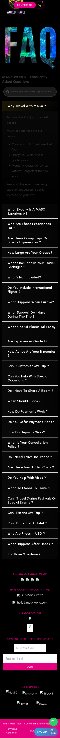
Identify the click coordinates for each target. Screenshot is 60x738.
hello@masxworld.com (32, 602)
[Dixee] (42, 704)
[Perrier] (23, 704)
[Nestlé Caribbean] (12, 694)
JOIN (30, 666)
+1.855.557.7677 (32, 595)
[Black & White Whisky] (48, 694)
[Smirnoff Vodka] (28, 694)
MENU (51, 5)
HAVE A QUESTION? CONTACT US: (30, 589)
